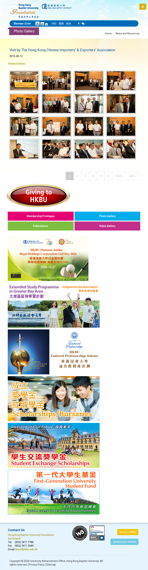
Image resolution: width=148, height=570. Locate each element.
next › (119, 176)
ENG (54, 23)
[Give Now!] (74, 195)
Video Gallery (107, 226)
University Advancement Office (47, 561)
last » (133, 176)
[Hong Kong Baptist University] (57, 6)
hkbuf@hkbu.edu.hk (26, 549)
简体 (68, 23)
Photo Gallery (107, 216)
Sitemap (51, 564)
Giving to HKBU (127, 532)
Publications (40, 226)
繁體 (61, 23)
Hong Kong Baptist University (82, 561)
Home (108, 33)
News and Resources (128, 33)
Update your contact (124, 541)
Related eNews (16, 63)
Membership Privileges (41, 216)
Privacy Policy (36, 564)
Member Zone (22, 23)
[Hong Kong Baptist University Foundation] (25, 9)
